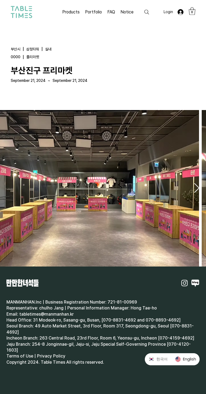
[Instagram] (184, 283)
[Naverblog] (195, 283)
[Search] (146, 12)
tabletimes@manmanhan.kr (46, 314)
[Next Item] (197, 188)
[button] (192, 11)
